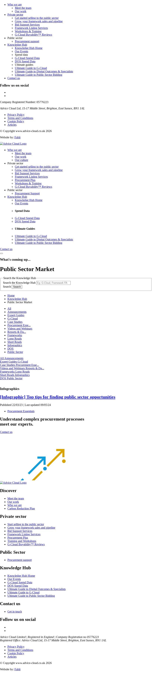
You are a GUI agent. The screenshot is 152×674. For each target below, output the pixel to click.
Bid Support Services (27, 24)
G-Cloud (12, 318)
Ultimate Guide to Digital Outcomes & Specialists (44, 71)
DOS (10, 348)
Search (7, 286)
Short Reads (14, 341)
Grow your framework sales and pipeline (39, 21)
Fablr (17, 137)
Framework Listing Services (31, 28)
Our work (20, 11)
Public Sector (15, 352)
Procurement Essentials (20, 411)
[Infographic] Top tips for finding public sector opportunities (57, 397)
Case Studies (14, 321)
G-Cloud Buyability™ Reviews (33, 34)
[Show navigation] (1, 253)
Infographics (14, 345)
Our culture (21, 160)
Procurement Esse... (19, 325)
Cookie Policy (15, 121)
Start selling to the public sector (25, 524)
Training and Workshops (21, 541)
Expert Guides (15, 315)
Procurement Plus (25, 180)
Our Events (21, 51)
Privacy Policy (15, 114)
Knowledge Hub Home (28, 48)
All (9, 308)
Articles (11, 124)
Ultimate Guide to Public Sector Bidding (38, 74)
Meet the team (23, 7)
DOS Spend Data (25, 61)
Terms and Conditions (20, 118)
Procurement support (27, 41)
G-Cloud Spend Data (27, 58)
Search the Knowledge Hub (19, 282)
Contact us (13, 78)
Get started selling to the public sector (37, 17)
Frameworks (14, 335)
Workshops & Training (28, 31)
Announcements (17, 311)
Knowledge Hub (17, 44)
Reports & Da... (16, 331)
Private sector (15, 14)
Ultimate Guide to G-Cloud (31, 68)
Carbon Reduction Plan (21, 508)
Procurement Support (27, 193)
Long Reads (14, 338)
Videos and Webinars (19, 328)
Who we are (14, 4)
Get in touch (14, 611)
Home (11, 295)
